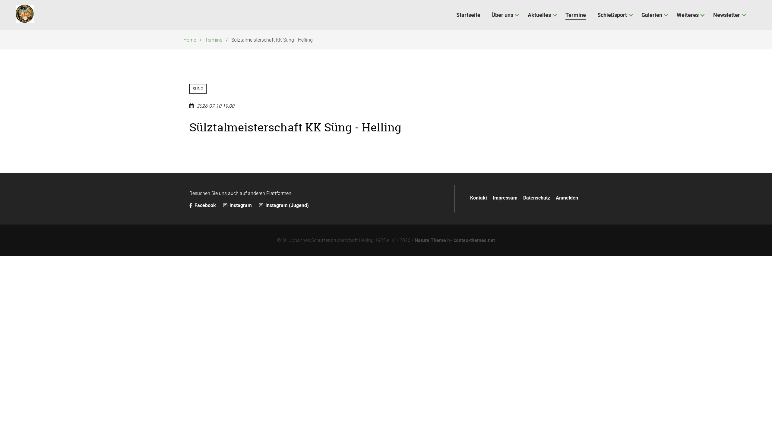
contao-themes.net (474, 240)
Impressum (505, 197)
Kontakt (478, 197)
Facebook (205, 205)
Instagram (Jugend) (286, 205)
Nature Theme (430, 240)
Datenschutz (536, 197)
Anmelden (567, 197)
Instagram (240, 205)
